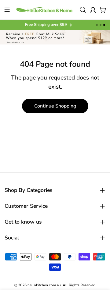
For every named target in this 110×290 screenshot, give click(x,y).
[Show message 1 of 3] (97, 25)
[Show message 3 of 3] (104, 25)
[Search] (83, 10)
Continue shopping (55, 106)
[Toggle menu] (7, 10)
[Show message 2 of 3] (100, 25)
